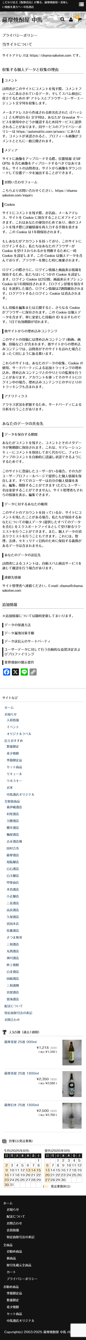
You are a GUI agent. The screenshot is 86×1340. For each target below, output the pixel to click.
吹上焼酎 (13, 964)
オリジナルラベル (19, 733)
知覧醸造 (13, 862)
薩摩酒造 (13, 855)
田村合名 (13, 848)
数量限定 (13, 746)
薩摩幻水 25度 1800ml (21, 1105)
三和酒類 (13, 985)
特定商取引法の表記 (18, 1013)
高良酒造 (13, 910)
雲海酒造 (13, 999)
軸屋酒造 (13, 834)
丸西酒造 (13, 951)
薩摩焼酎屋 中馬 (22, 20)
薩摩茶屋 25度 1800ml (21, 1073)
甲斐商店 (13, 882)
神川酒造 (13, 958)
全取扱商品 (12, 801)
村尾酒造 (13, 814)
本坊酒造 (13, 889)
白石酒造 (13, 868)
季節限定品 (14, 760)
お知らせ (10, 714)
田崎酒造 (13, 978)
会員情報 (13, 1230)
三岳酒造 (13, 903)
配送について (13, 1006)
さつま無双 (14, 937)
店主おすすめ (13, 740)
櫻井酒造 (13, 827)
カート (11, 1272)
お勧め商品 (14, 1251)
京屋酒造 (13, 992)
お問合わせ (12, 1019)
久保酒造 (13, 916)
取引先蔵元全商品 (19, 1265)
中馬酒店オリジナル (20, 794)
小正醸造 (13, 896)
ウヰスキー (14, 780)
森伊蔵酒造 (14, 807)
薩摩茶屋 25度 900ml (20, 1042)
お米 (10, 787)
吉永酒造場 (14, 841)
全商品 (8, 1245)
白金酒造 (13, 971)
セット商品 (14, 767)
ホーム (9, 707)
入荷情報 (13, 720)
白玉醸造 (13, 875)
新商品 (11, 1258)
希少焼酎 (13, 753)
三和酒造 (13, 944)
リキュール (14, 774)
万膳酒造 (13, 820)
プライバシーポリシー (22, 1278)
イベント (13, 727)
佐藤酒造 (13, 930)
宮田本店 (13, 923)
